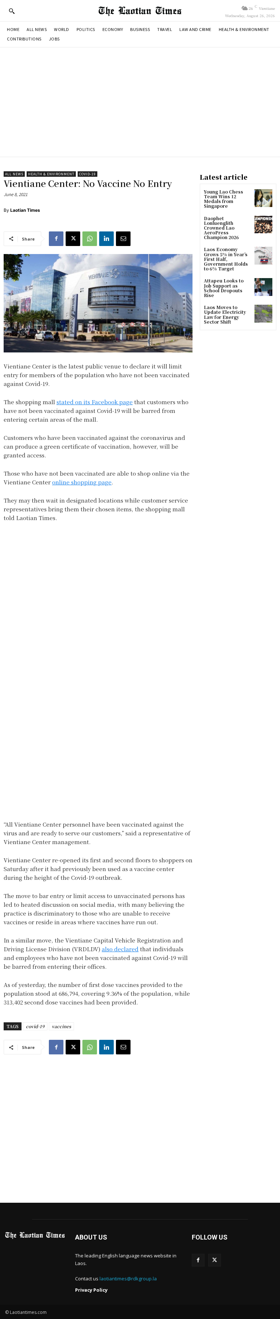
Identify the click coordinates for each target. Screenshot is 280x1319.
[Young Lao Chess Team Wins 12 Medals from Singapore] (263, 198)
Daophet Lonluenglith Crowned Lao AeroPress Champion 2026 (221, 228)
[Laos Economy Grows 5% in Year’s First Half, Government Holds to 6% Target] (263, 256)
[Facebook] (56, 238)
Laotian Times (25, 210)
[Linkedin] (106, 238)
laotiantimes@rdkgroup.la (128, 1278)
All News (14, 174)
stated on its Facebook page (95, 402)
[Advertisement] (140, 102)
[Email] (123, 238)
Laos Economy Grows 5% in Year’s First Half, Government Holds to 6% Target (226, 259)
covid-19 (35, 1026)
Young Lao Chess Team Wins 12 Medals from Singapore (223, 198)
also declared (120, 949)
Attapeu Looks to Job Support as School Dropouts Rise (224, 287)
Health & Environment (51, 174)
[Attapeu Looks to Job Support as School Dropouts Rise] (263, 287)
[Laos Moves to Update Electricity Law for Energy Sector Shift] (263, 314)
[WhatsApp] (89, 238)
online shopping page (82, 482)
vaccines (61, 1026)
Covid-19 (87, 174)
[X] (73, 238)
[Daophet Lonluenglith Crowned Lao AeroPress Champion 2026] (263, 225)
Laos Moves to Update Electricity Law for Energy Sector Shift (225, 314)
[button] (11, 10)
